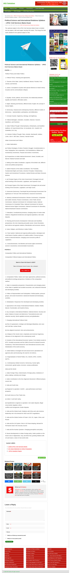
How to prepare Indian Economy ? (33, 560)
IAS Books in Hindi (30, 555)
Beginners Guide (13, 8)
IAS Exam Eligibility (51, 566)
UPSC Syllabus (8, 11)
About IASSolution (8, 549)
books (39, 489)
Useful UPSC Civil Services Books (17, 446)
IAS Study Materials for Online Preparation (20, 449)
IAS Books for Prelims (30, 551)
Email (9, 528)
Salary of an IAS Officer (52, 564)
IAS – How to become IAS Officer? (54, 555)
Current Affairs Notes (40, 8)
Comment (9, 512)
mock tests (21, 490)
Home (6, 8)
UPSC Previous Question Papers (54, 560)
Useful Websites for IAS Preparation (54, 558)
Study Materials (29, 8)
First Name (52, 113)
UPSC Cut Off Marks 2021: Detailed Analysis (58, 103)
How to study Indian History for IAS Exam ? (35, 564)
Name (9, 524)
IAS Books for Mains (30, 553)
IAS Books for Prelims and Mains (33, 549)
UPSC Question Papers (15, 451)
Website (8, 532)
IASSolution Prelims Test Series (11, 566)
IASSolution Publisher (9, 560)
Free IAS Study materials (52, 553)
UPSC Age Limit (8, 558)
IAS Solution (9, 3)
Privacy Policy (7, 551)
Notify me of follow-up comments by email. (16, 535)
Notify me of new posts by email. (14, 538)
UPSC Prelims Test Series (28, 11)
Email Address (53, 117)
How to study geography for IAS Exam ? (34, 562)
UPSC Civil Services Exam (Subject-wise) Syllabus (24, 15)
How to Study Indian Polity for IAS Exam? (34, 566)
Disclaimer (7, 553)
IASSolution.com (18, 489)
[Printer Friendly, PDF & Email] (42, 457)
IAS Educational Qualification (10, 564)
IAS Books (21, 8)
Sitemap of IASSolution (9, 562)
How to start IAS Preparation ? (53, 562)
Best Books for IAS (30, 558)
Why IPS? (49, 549)
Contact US (7, 555)
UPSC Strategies (17, 11)
